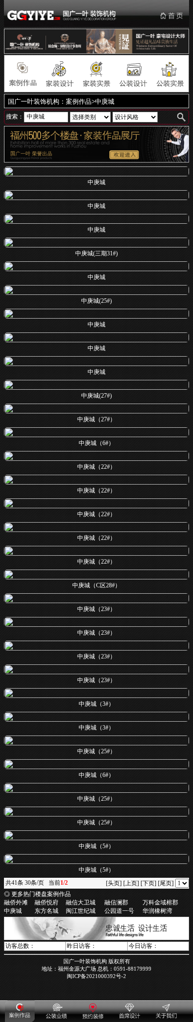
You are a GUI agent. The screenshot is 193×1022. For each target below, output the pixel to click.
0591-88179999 (132, 969)
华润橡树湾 (157, 910)
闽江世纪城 (81, 910)
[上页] (131, 883)
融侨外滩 (16, 902)
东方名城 (46, 910)
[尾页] (166, 883)
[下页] (148, 883)
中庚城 (13, 910)
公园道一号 (119, 910)
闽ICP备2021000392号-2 (96, 976)
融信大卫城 (81, 902)
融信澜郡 (116, 902)
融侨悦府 (46, 902)
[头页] (114, 883)
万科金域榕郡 (160, 902)
